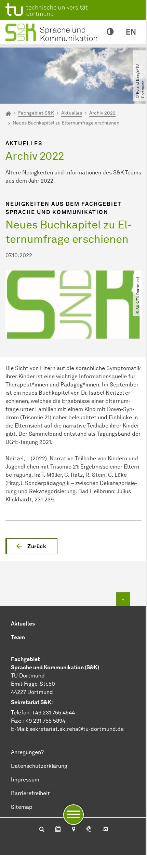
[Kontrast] (110, 32)
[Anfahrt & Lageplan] (73, 830)
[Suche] (42, 830)
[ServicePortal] (89, 830)
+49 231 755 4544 (53, 712)
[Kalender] (58, 830)
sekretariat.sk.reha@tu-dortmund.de (76, 729)
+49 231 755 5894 (43, 721)
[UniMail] (105, 830)
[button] (31, 546)
